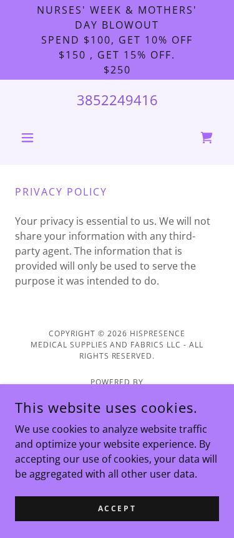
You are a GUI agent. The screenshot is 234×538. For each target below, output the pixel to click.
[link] (206, 137)
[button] (30, 137)
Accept (117, 508)
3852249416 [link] (117, 99)
